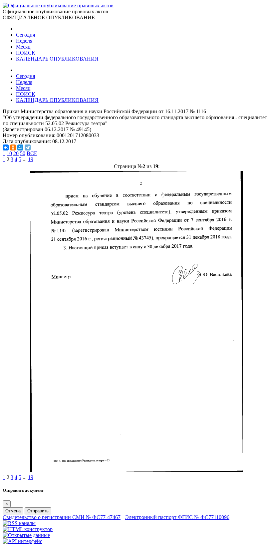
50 (22, 153)
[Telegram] (28, 147)
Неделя (24, 41)
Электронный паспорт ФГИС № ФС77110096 (177, 517)
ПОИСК (25, 53)
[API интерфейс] (22, 541)
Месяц (23, 47)
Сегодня (25, 35)
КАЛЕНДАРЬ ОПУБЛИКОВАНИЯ (57, 59)
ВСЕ (32, 153)
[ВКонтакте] (6, 147)
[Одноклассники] (13, 147)
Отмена (13, 510)
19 (30, 159)
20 (16, 153)
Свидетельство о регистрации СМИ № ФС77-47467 (62, 517)
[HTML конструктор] (28, 529)
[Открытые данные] (26, 535)
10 (9, 153)
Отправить (38, 510)
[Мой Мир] (20, 147)
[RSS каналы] (19, 523)
